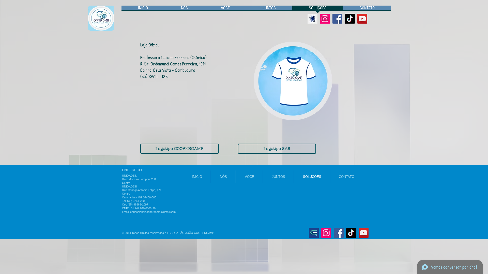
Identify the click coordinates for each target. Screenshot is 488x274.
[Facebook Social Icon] (337, 19)
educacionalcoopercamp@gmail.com (153, 211)
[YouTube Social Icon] (362, 19)
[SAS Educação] (312, 19)
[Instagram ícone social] (325, 19)
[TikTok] (350, 19)
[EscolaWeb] (314, 233)
